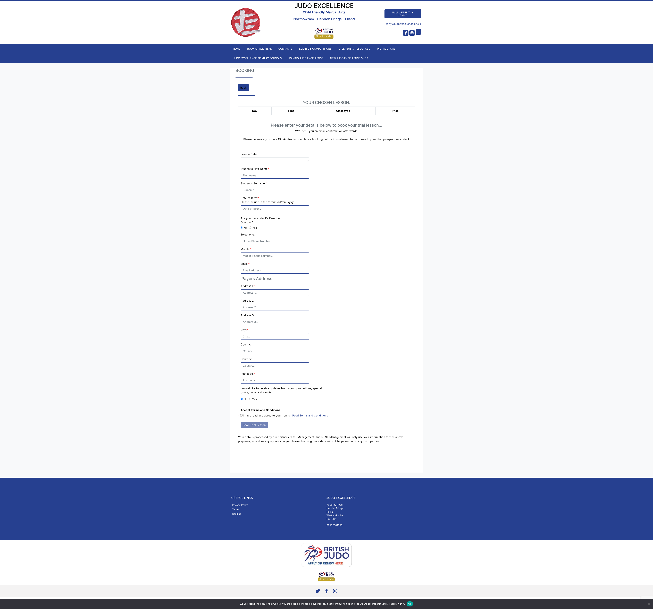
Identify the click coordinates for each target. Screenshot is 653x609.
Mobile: (246, 249)
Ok (409, 603)
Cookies (236, 513)
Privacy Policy (240, 504)
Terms (235, 509)
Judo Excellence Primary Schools (257, 58)
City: (244, 330)
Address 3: (247, 315)
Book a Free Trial (259, 48)
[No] (648, 604)
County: (246, 344)
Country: (246, 359)
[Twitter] (318, 591)
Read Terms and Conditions (310, 415)
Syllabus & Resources (354, 48)
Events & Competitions (315, 48)
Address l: (248, 286)
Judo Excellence (324, 6)
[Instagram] (412, 33)
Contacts (285, 48)
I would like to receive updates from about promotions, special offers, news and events (281, 390)
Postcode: (248, 373)
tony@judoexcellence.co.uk (403, 23)
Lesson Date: (249, 154)
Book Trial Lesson (254, 425)
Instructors (386, 48)
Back (243, 87)
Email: (245, 263)
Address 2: (247, 300)
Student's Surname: (254, 183)
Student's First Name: (255, 168)
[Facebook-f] (405, 33)
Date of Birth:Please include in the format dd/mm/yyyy (267, 200)
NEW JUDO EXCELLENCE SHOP (349, 58)
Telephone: (248, 234)
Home (236, 48)
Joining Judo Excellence (306, 58)
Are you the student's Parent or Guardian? (261, 220)
